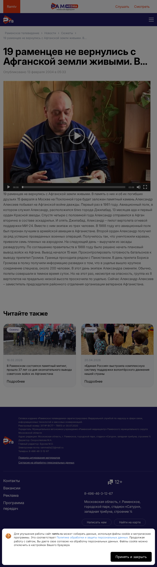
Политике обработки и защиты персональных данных (92, 537)
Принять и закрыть (131, 557)
